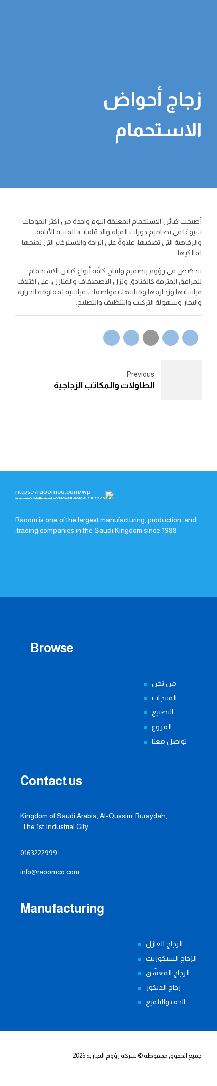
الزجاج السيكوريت (171, 958)
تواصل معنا (169, 741)
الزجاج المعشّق (168, 973)
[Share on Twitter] (170, 338)
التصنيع (162, 712)
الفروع (162, 726)
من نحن (164, 683)
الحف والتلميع (165, 1002)
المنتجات (164, 698)
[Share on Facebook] (190, 338)
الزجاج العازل (164, 944)
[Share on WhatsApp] (111, 338)
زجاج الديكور (163, 987)
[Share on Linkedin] (131, 338)
